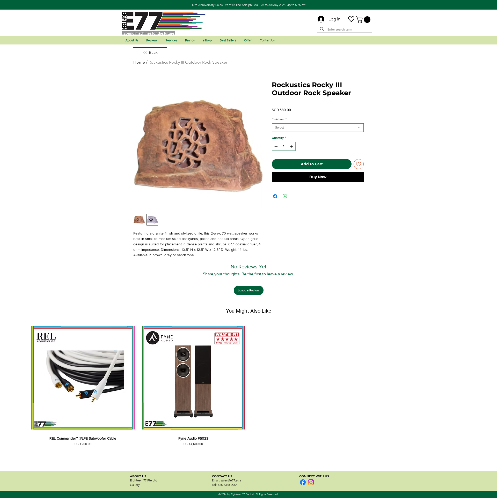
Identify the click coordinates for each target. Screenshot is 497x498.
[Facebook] (303, 482)
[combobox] (318, 127)
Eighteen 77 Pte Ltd (143, 480)
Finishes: (279, 119)
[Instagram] (311, 482)
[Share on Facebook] (275, 196)
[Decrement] (275, 146)
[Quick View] (83, 378)
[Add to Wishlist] (359, 164)
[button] (364, 19)
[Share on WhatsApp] (285, 196)
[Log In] (319, 19)
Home (139, 62)
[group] (248, 391)
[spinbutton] (283, 146)
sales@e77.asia (231, 480)
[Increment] (292, 146)
